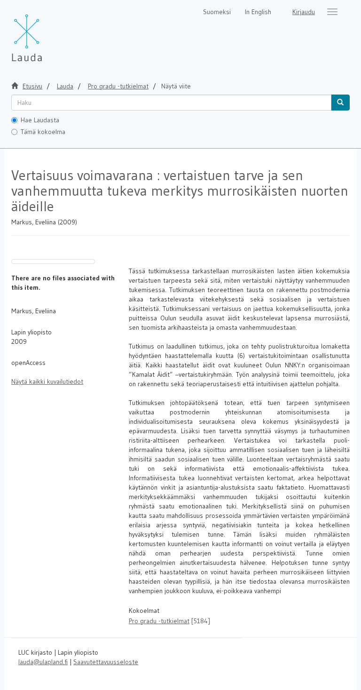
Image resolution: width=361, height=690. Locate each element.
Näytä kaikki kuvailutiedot (47, 381)
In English (258, 12)
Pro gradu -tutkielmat (118, 86)
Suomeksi (217, 12)
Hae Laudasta (40, 120)
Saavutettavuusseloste (105, 662)
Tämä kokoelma (43, 131)
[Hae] (340, 103)
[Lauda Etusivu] (46, 33)
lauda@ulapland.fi (43, 662)
